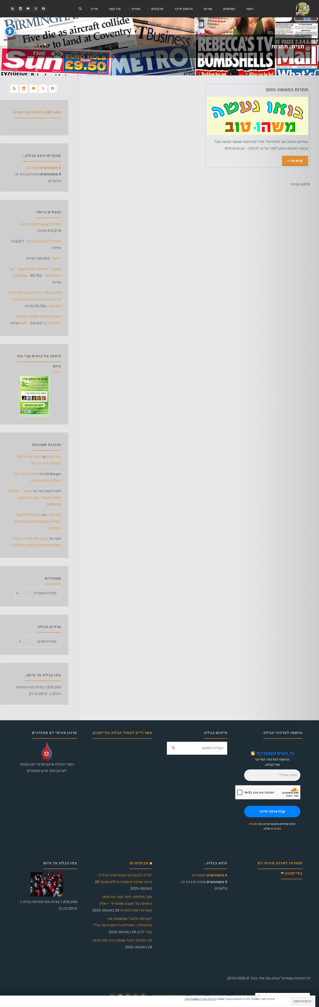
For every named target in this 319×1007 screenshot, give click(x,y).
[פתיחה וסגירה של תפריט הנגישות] (10, 31)
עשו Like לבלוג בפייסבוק (37, 112)
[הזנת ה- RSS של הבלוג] (13, 9)
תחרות (301, 123)
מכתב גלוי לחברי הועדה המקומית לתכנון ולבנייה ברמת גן (37, 521)
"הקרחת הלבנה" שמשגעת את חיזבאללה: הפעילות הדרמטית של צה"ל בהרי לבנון (122, 925)
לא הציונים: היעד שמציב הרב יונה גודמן (122, 940)
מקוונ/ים (43, 167)
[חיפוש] (80, 9)
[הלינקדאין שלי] (20, 9)
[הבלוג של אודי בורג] (302, 8)
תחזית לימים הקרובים (44, 241)
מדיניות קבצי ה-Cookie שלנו (200, 999)
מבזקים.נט (139, 863)
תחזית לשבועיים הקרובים (41, 224)
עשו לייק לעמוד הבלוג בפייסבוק (122, 732)
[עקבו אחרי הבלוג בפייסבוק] (43, 9)
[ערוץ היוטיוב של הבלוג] (28, 9)
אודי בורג (54, 457)
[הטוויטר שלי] (36, 9)
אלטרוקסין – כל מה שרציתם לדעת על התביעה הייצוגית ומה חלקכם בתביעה (34, 299)
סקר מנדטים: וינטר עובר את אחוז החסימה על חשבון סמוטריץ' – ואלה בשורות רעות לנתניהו (125, 903)
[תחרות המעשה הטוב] (232, 116)
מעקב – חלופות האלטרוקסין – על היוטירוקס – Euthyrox (34, 497)
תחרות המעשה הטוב (287, 89)
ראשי (57, 258)
